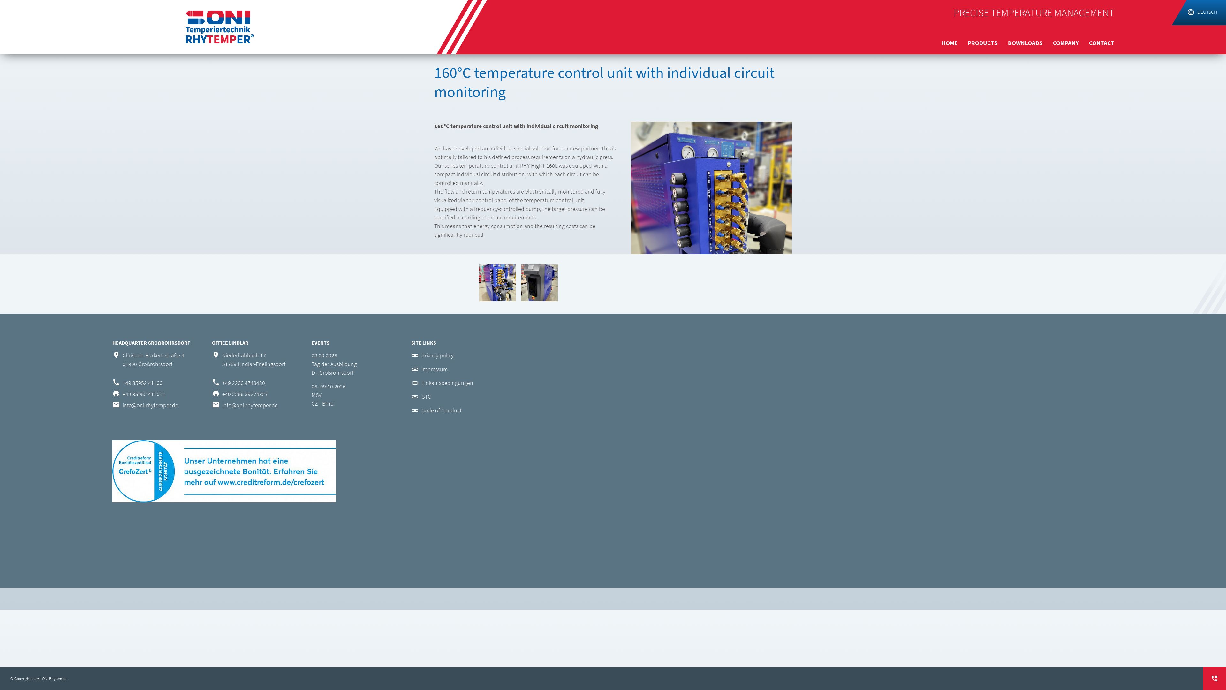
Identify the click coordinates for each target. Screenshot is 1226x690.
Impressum (434, 369)
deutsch (1207, 12)
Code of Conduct (441, 410)
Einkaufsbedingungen (447, 383)
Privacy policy (437, 355)
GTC (426, 396)
